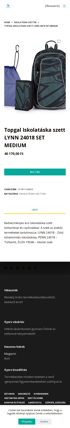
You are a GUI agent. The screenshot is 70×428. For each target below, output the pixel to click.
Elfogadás (27, 421)
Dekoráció (24, 394)
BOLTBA (35, 172)
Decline (44, 421)
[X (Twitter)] (11, 268)
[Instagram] (17, 268)
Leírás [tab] (35, 209)
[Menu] (64, 6)
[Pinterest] (23, 268)
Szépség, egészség (55, 402)
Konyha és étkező (14, 402)
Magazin (10, 354)
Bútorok (9, 394)
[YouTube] (29, 268)
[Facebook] (5, 268)
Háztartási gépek (14, 398)
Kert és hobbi (35, 398)
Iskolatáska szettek (32, 193)
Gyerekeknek (41, 394)
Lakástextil (35, 402)
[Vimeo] (35, 268)
